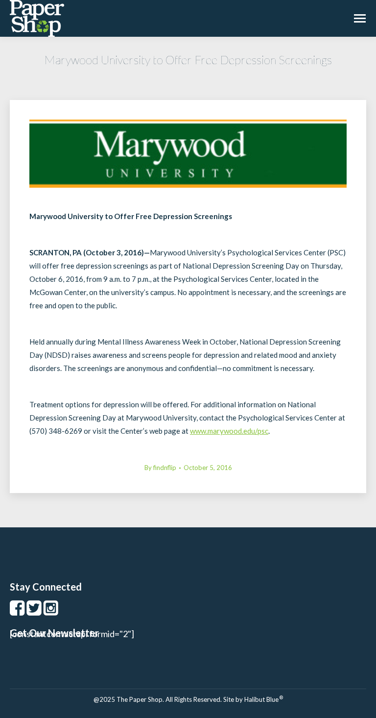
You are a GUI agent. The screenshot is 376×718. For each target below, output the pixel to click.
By (160, 467)
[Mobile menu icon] (359, 18)
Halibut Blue (263, 699)
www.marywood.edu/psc (229, 430)
